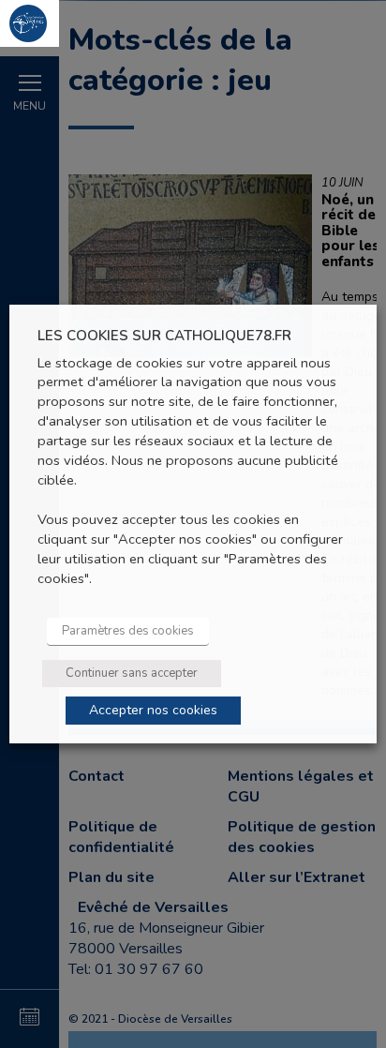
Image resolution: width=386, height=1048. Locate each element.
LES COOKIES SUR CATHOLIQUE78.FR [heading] (164, 336)
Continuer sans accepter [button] (132, 673)
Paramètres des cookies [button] (128, 630)
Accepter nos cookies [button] (153, 710)
